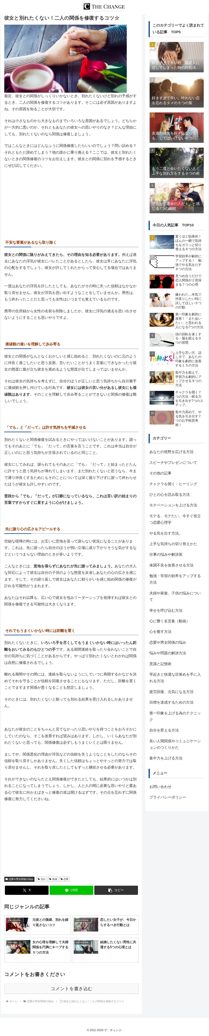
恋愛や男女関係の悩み (21, 879)
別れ (43, 879)
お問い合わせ (160, 787)
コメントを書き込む (71, 988)
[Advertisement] (71, 202)
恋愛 (65, 879)
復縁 (54, 879)
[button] (116, 890)
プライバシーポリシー (167, 797)
